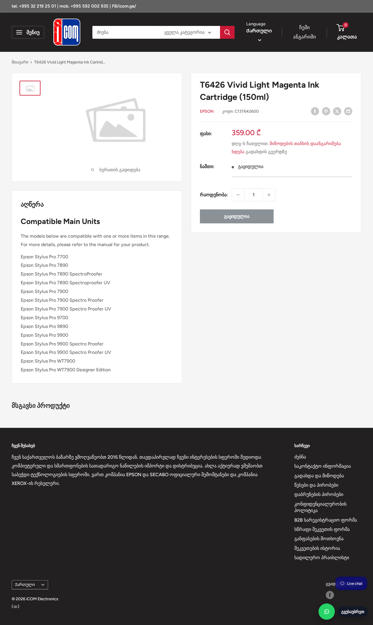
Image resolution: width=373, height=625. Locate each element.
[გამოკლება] (238, 195)
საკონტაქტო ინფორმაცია (322, 466)
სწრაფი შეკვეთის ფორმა (322, 529)
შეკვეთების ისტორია (317, 548)
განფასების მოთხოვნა (319, 538)
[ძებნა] (227, 32)
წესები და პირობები (316, 485)
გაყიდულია (236, 216)
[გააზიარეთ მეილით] (348, 111)
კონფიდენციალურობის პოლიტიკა (320, 507)
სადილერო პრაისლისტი (321, 557)
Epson (207, 111)
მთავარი (20, 62)
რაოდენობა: (214, 194)
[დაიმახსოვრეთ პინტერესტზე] (326, 111)
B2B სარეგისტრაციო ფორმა (325, 520)
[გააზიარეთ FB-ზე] (315, 111)
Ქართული (25, 584)
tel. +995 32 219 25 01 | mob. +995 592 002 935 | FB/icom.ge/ (74, 6)
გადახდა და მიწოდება (319, 476)
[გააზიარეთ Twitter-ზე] (337, 111)
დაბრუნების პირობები (318, 494)
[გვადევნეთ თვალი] (330, 595)
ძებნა (300, 457)
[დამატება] (269, 195)
